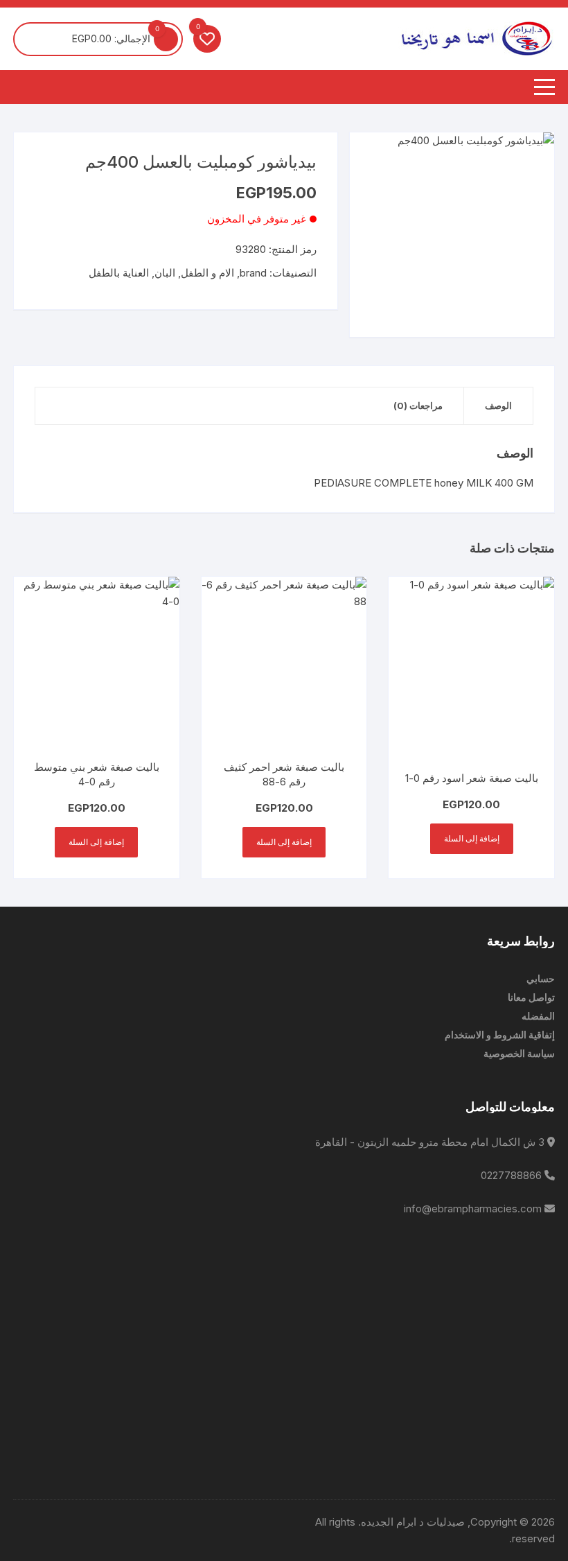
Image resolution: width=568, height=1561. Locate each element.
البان (164, 272)
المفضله (538, 1016)
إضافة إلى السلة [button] (471, 838)
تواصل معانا (531, 997)
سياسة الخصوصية (519, 1053)
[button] (374, 156)
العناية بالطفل (119, 272)
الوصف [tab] (498, 405)
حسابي (540, 978)
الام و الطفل (207, 272)
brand (253, 272)
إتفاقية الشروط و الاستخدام (500, 1034)
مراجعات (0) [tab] (418, 405)
